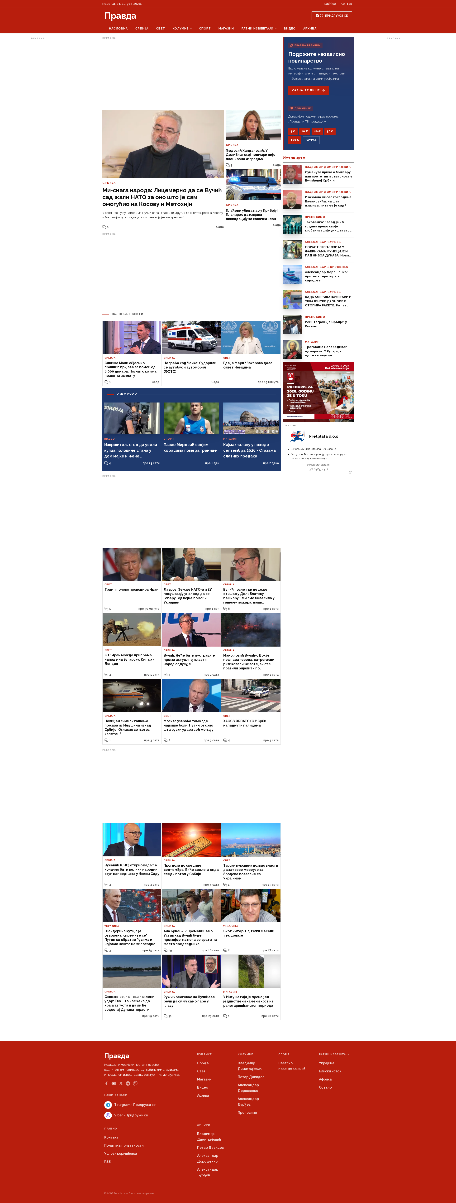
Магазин (226, 28)
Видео (290, 28)
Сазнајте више (306, 90)
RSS (107, 1162)
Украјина (326, 1063)
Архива (310, 28)
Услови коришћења (120, 1153)
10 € (304, 131)
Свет (160, 28)
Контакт (347, 3)
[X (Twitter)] (121, 1083)
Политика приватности (123, 1145)
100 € (295, 140)
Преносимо (247, 1113)
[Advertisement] (50, 112)
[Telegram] (128, 1083)
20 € (317, 131)
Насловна (118, 28)
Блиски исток (330, 1071)
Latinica (330, 3)
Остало (325, 1087)
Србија (141, 28)
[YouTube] (113, 1083)
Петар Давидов (251, 1077)
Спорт (205, 28)
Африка (325, 1079)
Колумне (181, 28)
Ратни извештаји (257, 28)
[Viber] (135, 1083)
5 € (293, 131)
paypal (311, 140)
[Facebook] (106, 1083)
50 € (330, 131)
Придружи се (336, 15)
